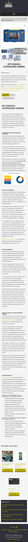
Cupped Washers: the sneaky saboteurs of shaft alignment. (13, 505)
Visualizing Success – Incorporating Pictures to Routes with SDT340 (13, 515)
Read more (7, 470)
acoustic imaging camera (17, 86)
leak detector (4, 90)
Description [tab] (5, 95)
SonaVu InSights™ (6, 377)
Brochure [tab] (12, 95)
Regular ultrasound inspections (9, 239)
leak (17, 88)
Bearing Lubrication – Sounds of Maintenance (12, 519)
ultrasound (15, 90)
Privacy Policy (6, 530)
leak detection (21, 88)
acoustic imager (7, 86)
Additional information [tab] (8, 98)
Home (2, 18)
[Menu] (14, 14)
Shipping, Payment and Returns (18, 531)
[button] (24, 25)
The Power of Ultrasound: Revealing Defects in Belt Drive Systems (14, 510)
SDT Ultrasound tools (19, 18)
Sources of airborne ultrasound (9, 320)
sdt (8, 90)
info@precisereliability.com (14, 539)
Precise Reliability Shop (9, 18)
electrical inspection (5, 88)
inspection (13, 88)
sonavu (11, 90)
